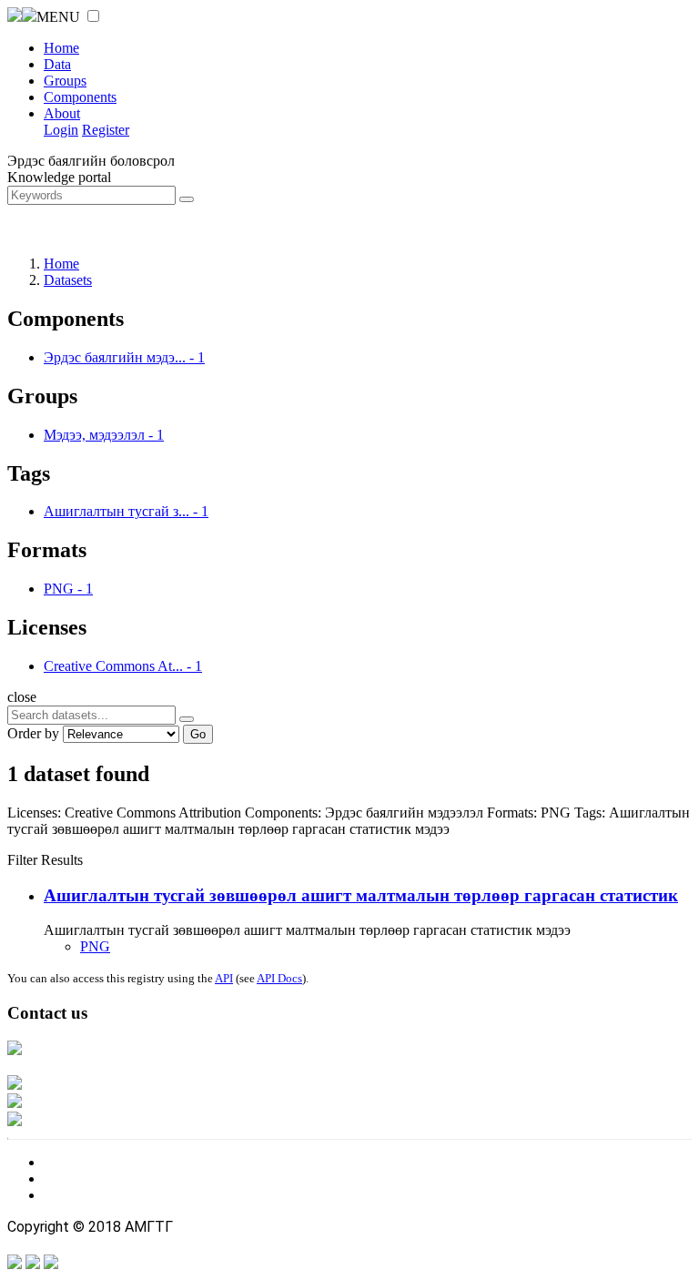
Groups (65, 80)
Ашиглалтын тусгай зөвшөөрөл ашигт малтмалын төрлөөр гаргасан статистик (361, 895)
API (224, 978)
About (62, 113)
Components (80, 97)
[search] (186, 719)
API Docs (279, 978)
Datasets (68, 280)
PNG (95, 946)
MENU (58, 17)
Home (61, 48)
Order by (33, 733)
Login (61, 129)
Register (105, 129)
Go (198, 734)
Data (57, 64)
